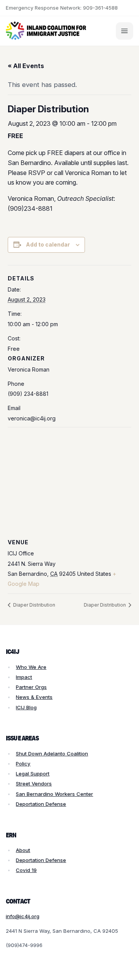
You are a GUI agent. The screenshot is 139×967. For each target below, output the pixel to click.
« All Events (26, 66)
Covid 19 (26, 870)
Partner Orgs (31, 687)
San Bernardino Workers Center (54, 794)
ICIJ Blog (26, 707)
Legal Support (32, 773)
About (23, 850)
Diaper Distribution (33, 605)
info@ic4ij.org (22, 916)
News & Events (34, 697)
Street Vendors (34, 783)
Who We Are (31, 667)
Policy (23, 763)
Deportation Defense (41, 804)
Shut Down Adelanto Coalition (52, 753)
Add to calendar (48, 244)
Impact (24, 677)
